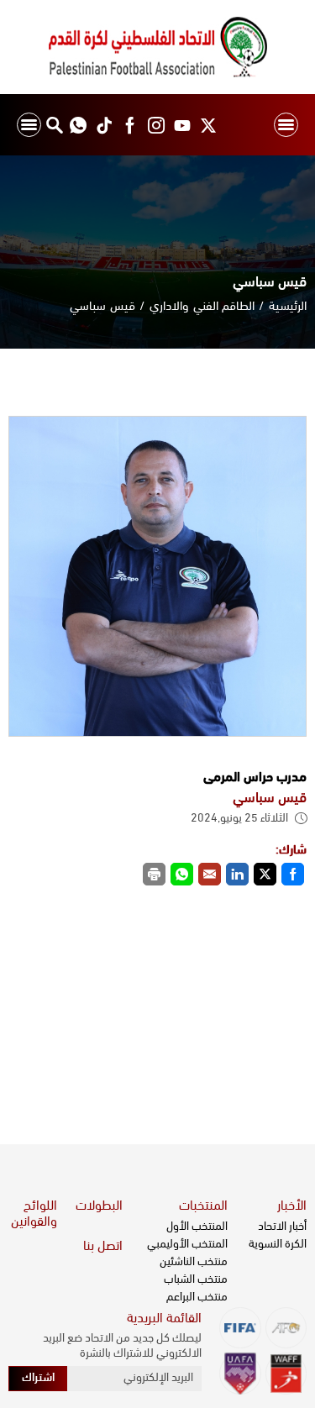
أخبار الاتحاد (282, 1227)
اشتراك (38, 1378)
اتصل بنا (103, 1246)
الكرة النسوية (278, 1244)
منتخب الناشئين (194, 1262)
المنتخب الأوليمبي (187, 1244)
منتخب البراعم (197, 1297)
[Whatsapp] (77, 124)
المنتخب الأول (197, 1227)
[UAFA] (239, 1373)
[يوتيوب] (181, 124)
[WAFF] (286, 1373)
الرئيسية (288, 307)
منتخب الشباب (196, 1280)
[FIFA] (239, 1327)
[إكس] (207, 124)
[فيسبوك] (129, 124)
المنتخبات (203, 1206)
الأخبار (292, 1206)
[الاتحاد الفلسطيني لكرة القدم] (157, 47)
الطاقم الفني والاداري (202, 307)
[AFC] (286, 1327)
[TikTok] (103, 124)
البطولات (99, 1206)
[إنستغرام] (155, 124)
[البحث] (54, 124)
